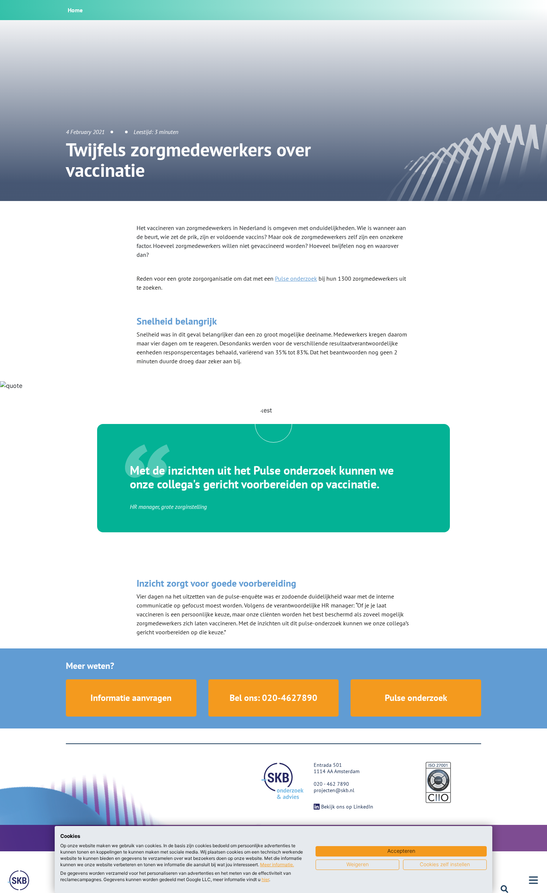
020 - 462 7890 (331, 784)
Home (75, 10)
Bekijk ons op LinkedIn (347, 806)
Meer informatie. (277, 864)
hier (265, 879)
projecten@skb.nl (334, 790)
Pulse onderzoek (296, 278)
